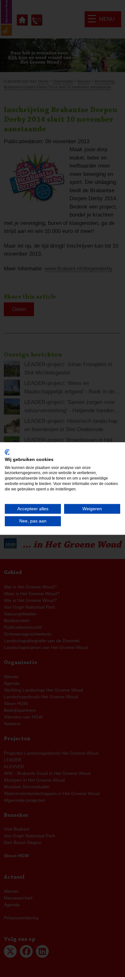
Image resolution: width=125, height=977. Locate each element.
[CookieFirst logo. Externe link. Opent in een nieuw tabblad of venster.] (7, 452)
